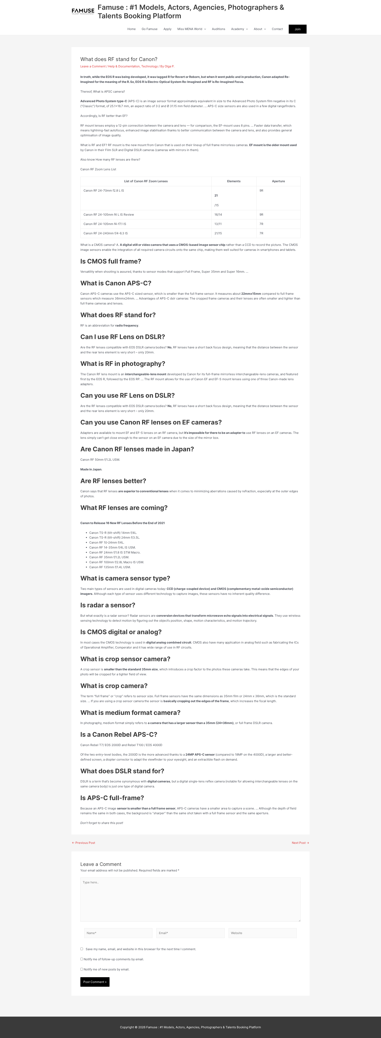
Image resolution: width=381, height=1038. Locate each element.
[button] (204, 29)
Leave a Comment (93, 66)
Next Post (300, 842)
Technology (149, 66)
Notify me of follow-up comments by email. (114, 959)
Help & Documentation (124, 66)
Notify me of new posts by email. (106, 969)
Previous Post (83, 842)
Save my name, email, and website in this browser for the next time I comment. (141, 949)
